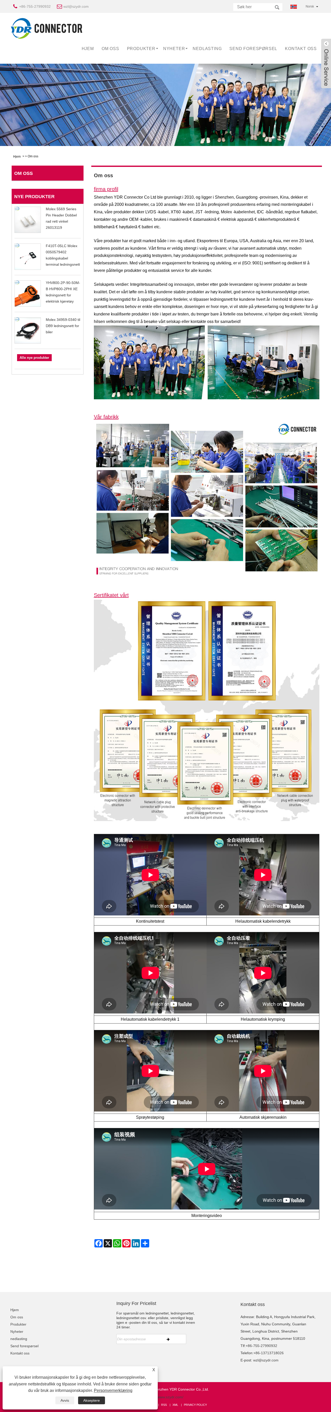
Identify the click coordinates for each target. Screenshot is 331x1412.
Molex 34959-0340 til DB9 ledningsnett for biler (63, 326)
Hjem (88, 48)
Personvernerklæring (113, 1390)
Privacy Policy (195, 1404)
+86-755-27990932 (35, 6)
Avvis (65, 1400)
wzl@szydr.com (76, 6)
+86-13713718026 (268, 1353)
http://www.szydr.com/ (165, 1397)
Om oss (110, 48)
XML (175, 1404)
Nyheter (174, 48)
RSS (164, 1404)
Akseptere (91, 1400)
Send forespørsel (253, 48)
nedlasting (207, 48)
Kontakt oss (301, 48)
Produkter (141, 48)
